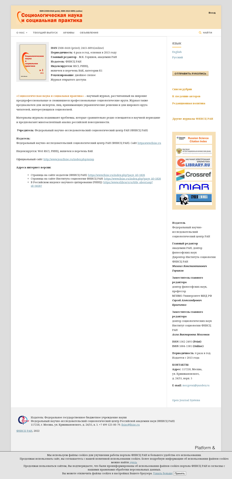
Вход (212, 12)
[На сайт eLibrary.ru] (194, 167)
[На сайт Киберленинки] (194, 204)
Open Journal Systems (186, 400)
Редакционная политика (188, 103)
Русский (177, 57)
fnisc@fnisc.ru (130, 424)
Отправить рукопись (190, 73)
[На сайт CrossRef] (194, 179)
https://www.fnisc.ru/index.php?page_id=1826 (116, 175)
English (177, 52)
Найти (207, 32)
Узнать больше (163, 473)
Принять (180, 473)
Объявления (89, 32)
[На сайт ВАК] (194, 155)
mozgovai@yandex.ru (196, 385)
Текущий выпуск (45, 32)
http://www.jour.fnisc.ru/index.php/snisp (69, 159)
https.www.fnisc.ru (149, 143)
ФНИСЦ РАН (24, 430)
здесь (133, 462)
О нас (20, 32)
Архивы (68, 32)
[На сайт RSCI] (194, 143)
